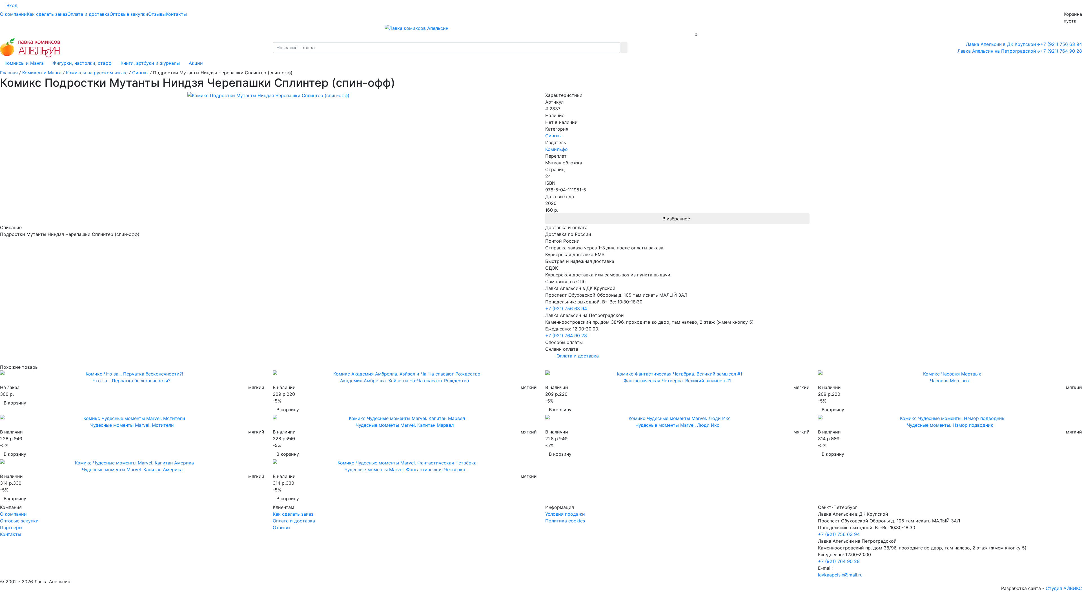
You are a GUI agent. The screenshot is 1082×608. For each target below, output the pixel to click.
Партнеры (11, 527)
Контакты (176, 14)
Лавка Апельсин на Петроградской (998, 51)
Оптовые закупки (129, 14)
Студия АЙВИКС (1064, 588)
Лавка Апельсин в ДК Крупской (1003, 44)
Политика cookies (565, 521)
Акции (196, 63)
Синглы (553, 135)
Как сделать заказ (47, 14)
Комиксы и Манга (24, 63)
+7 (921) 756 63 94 (1061, 44)
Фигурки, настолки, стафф (82, 63)
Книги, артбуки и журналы (150, 63)
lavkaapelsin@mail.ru (840, 575)
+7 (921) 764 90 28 (1061, 51)
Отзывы (157, 14)
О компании (13, 14)
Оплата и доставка (88, 14)
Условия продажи (565, 514)
